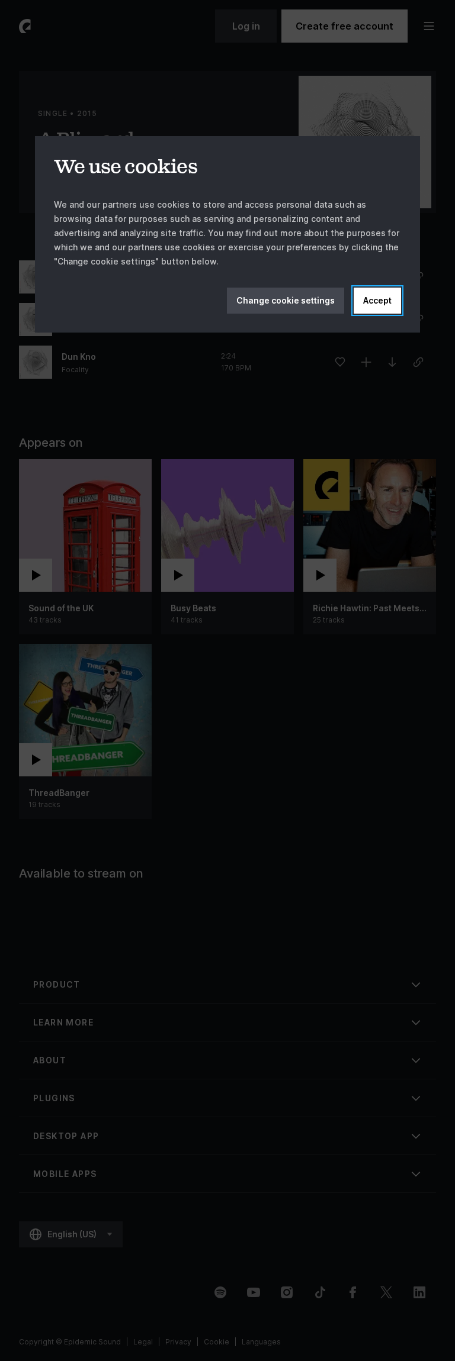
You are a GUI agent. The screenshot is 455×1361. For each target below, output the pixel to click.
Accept (377, 300)
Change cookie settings (285, 300)
